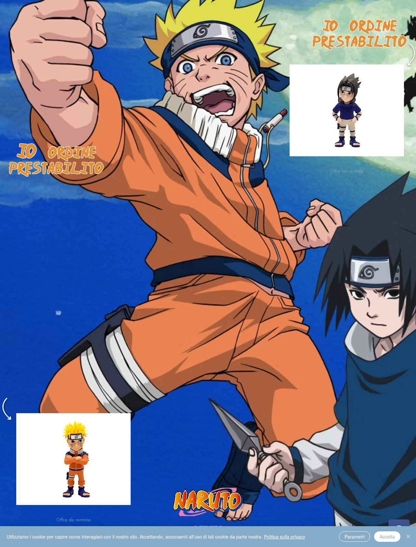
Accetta (387, 536)
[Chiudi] (408, 536)
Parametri (354, 536)
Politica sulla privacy (284, 536)
